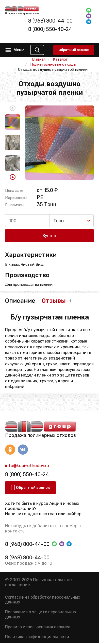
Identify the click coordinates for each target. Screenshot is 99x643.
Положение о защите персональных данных (40, 614)
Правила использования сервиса (37, 626)
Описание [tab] (20, 300)
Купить (50, 235)
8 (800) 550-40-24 (50, 29)
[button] (12, 108)
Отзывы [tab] (54, 300)
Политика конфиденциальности (37, 636)
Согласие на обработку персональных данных (42, 599)
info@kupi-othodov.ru (27, 465)
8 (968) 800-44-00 (50, 21)
